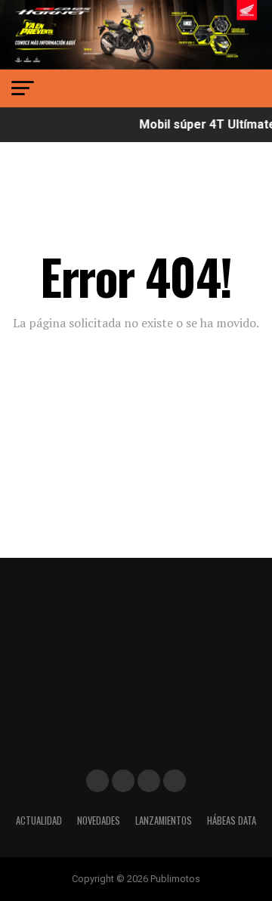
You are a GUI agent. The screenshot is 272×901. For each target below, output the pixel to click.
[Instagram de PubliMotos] (123, 780)
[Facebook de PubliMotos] (97, 780)
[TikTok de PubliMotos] (149, 780)
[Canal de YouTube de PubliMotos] (174, 780)
